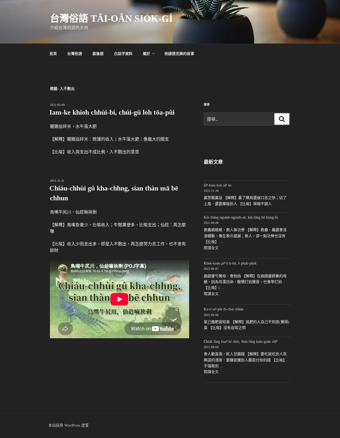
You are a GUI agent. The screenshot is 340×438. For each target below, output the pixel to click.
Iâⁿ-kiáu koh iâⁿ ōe (217, 185)
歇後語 (98, 53)
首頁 (53, 53)
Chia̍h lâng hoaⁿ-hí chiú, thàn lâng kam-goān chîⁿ (241, 342)
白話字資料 (123, 53)
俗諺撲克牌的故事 (179, 53)
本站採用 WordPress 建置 (68, 425)
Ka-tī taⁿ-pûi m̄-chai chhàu (224, 309)
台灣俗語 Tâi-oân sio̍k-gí (111, 18)
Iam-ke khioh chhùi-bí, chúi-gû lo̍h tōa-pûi (112, 112)
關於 (146, 53)
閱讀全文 (211, 248)
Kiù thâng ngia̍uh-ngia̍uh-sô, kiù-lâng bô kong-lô (241, 217)
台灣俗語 (74, 53)
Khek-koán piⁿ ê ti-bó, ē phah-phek (230, 263)
